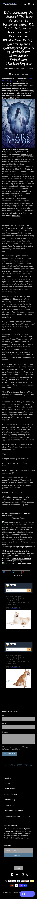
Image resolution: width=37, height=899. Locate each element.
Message (5, 732)
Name (4, 715)
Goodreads (16, 215)
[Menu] (33, 3)
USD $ (17, 868)
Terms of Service (10, 794)
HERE (25, 513)
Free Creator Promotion (13, 811)
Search (7, 783)
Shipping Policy (10, 805)
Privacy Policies (10, 789)
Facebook (31, 547)
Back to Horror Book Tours (20, 765)
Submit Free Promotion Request (17, 816)
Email (4, 723)
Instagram (22, 547)
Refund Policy (9, 800)
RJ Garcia (6, 547)
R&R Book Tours (24, 563)
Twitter (14, 547)
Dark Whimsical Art (15, 892)
